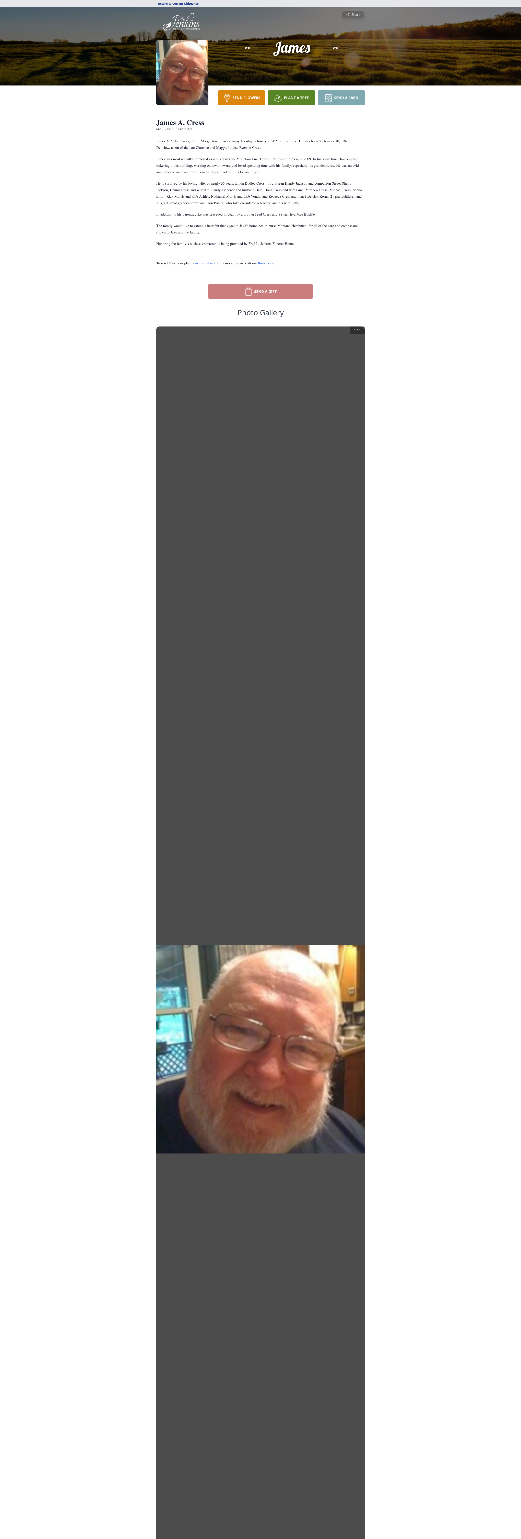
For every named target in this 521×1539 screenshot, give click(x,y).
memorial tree (205, 263)
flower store (266, 263)
